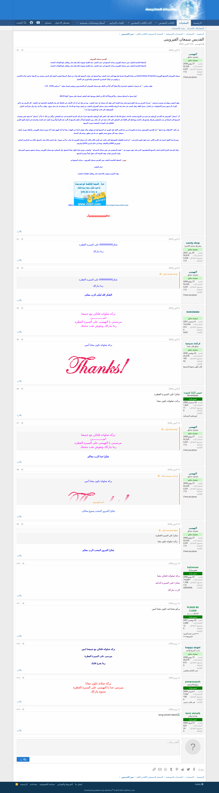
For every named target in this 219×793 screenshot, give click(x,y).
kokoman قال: (171, 429)
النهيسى (198, 44)
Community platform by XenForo (109, 790)
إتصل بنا (78, 784)
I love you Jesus (190, 77)
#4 (18, 308)
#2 (18, 239)
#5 (18, 339)
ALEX (185, 332)
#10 (18, 563)
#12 (18, 643)
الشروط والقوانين (65, 784)
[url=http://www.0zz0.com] (117, 205)
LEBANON (187, 587)
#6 (18, 388)
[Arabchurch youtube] (38, 23)
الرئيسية (197, 22)
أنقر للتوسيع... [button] (98, 502)
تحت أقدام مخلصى (190, 670)
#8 (18, 469)
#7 (18, 423)
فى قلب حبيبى (189, 702)
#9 (18, 524)
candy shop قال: (170, 274)
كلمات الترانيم (117, 22)
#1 (18, 50)
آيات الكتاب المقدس (141, 22)
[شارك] (22, 50)
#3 (18, 268)
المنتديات (184, 22)
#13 (18, 677)
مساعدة (33, 784)
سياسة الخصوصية (47, 784)
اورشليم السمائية (190, 415)
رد (18, 231)
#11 (18, 603)
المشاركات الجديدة (195, 28)
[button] (156, 23)
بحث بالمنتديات (178, 28)
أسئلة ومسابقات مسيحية (92, 22)
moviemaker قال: (170, 530)
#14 (18, 709)
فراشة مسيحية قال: (169, 475)
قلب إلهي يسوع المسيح (192, 366)
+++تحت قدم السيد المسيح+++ (191, 635)
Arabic (198, 784)
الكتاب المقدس (166, 22)
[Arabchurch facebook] (31, 23)
